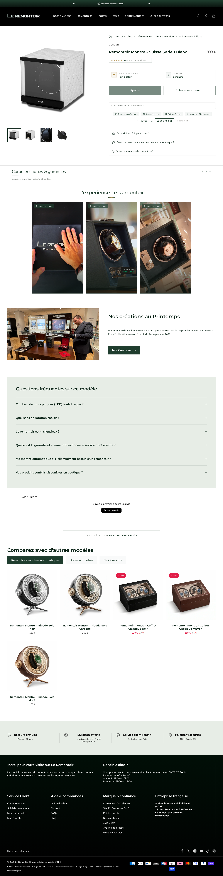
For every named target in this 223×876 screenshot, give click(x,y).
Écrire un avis (111, 510)
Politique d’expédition (84, 867)
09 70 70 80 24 (164, 121)
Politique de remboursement (18, 867)
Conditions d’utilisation (64, 867)
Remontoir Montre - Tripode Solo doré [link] (32, 698)
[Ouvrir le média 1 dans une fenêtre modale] (52, 80)
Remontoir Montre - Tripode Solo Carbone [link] (85, 627)
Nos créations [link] (111, 817)
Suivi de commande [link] (18, 808)
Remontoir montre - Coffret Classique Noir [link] (138, 627)
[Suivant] (148, 3)
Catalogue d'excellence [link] (116, 803)
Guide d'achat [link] (59, 803)
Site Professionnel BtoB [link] (116, 808)
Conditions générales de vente (107, 867)
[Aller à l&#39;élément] (14, 135)
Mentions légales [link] (112, 832)
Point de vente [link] (111, 813)
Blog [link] (53, 817)
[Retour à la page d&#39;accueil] (110, 36)
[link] (111, 3)
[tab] (35, 560)
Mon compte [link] (14, 817)
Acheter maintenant (189, 90)
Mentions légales (14, 871)
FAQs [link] (54, 813)
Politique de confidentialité (42, 867)
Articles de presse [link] (113, 827)
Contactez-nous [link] (16, 803)
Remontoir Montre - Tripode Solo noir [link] (32, 627)
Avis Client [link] (109, 822)
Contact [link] (55, 808)
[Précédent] (74, 3)
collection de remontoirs (123, 535)
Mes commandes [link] (17, 813)
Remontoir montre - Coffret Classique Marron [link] (190, 627)
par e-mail (183, 121)
